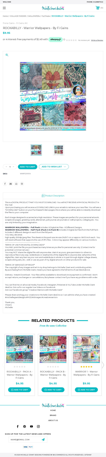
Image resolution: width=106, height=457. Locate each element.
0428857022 (98, 2)
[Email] (11, 184)
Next (102, 364)
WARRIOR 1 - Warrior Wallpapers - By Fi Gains (86, 373)
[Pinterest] (22, 184)
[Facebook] (5, 184)
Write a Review (97, 40)
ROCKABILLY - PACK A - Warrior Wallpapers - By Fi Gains (19, 374)
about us (53, 420)
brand (53, 415)
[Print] (16, 184)
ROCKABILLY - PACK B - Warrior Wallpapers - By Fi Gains (53, 374)
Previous (3, 364)
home (53, 410)
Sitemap (88, 455)
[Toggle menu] (13, 8)
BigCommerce (59, 455)
